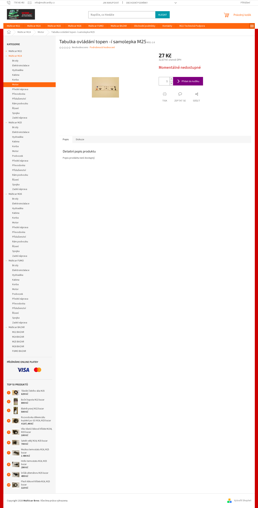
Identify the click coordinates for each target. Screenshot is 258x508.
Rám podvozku (20, 103)
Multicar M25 (15, 122)
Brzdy (15, 61)
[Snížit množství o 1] (171, 83)
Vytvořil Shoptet (242, 500)
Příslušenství (19, 99)
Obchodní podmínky (137, 2)
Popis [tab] (66, 139)
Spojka (16, 113)
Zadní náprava (19, 118)
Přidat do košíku (190, 81)
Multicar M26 (15, 194)
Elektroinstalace (20, 65)
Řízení (15, 108)
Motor (15, 84)
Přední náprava (20, 89)
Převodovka (18, 94)
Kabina (15, 75)
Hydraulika (17, 70)
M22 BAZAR (18, 332)
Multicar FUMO (16, 260)
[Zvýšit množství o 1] (171, 79)
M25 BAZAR (18, 341)
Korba (15, 80)
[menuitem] (13, 26)
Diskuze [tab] (80, 139)
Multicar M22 (15, 51)
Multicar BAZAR (17, 327)
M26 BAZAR (18, 346)
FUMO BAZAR (19, 351)
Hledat (162, 14)
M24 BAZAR (18, 337)
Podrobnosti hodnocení (102, 47)
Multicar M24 (15, 56)
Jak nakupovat (111, 2)
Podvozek (17, 156)
